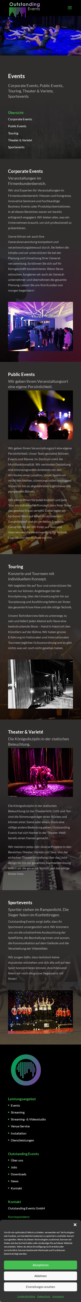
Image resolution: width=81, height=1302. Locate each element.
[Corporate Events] (40, 350)
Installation (18, 1133)
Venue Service (20, 1126)
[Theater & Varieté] (40, 796)
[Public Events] (40, 438)
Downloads (18, 1174)
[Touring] (40, 707)
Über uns (17, 1160)
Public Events (17, 126)
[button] (75, 1225)
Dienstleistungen (22, 1140)
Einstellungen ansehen (40, 1287)
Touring (13, 133)
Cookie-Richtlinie (26, 1296)
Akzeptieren (41, 1265)
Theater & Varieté (20, 140)
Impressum (58, 1296)
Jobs (14, 1167)
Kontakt (16, 1188)
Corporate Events (20, 119)
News (14, 1181)
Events (15, 1105)
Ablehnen (40, 1276)
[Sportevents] (40, 1032)
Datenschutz (43, 1296)
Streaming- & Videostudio (28, 1119)
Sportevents (16, 147)
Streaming (18, 1112)
